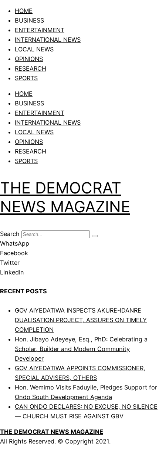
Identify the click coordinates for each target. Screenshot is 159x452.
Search (10, 233)
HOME (24, 10)
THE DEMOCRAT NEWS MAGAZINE (65, 197)
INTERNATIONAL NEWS (48, 39)
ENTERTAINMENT (39, 30)
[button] (79, 243)
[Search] (95, 236)
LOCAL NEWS (34, 49)
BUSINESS (29, 20)
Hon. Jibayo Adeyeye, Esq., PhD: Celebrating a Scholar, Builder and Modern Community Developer (81, 348)
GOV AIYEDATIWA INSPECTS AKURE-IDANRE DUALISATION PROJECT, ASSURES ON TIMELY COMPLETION (81, 320)
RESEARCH (30, 68)
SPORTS (26, 78)
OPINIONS (29, 59)
